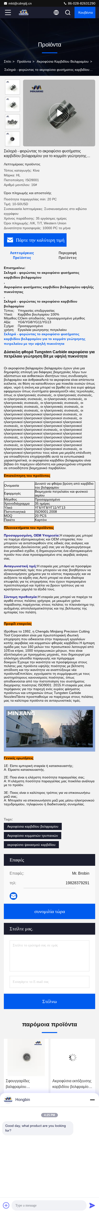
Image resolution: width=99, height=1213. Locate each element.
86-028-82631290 (81, 3)
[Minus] (92, 1100)
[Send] (92, 1205)
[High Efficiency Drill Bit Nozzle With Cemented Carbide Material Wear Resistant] (59, 113)
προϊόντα (24, 61)
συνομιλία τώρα (49, 911)
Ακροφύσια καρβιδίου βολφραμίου (63, 61)
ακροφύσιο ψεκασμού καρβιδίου (31, 845)
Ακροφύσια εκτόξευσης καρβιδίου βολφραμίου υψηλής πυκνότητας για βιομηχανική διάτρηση (72, 1084)
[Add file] (6, 1205)
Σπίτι (7, 61)
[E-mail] (13, 896)
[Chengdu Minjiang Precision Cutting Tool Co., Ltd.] (23, 12)
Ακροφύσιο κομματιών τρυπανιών (32, 835)
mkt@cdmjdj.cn (20, 3)
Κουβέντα (85, 12)
